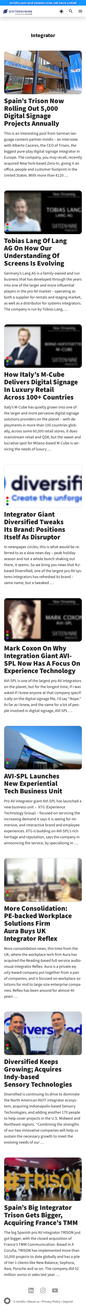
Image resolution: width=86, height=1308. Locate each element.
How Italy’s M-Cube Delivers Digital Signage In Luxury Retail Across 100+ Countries (41, 386)
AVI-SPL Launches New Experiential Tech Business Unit (33, 783)
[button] (71, 11)
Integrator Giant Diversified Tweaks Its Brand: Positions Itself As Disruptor (34, 525)
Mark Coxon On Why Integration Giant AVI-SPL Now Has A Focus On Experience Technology (42, 659)
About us (33, 1301)
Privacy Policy (51, 1301)
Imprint (68, 1301)
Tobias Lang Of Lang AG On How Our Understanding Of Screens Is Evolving (35, 252)
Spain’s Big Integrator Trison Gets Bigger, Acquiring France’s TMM (41, 1215)
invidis (20, 1301)
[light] (61, 11)
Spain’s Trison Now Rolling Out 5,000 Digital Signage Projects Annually (34, 112)
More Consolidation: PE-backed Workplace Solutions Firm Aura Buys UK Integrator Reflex (38, 924)
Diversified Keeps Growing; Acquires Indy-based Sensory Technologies (38, 1073)
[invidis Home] (16, 11)
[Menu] (80, 11)
